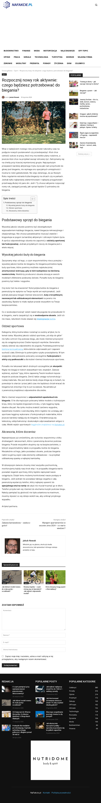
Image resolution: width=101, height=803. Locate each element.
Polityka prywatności (61, 792)
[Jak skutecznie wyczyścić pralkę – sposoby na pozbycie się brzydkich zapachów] (40, 725)
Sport (16, 71)
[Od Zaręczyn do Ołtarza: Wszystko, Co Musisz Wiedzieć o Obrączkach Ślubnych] (6, 714)
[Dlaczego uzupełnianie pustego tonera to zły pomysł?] (40, 714)
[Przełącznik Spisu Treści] (31, 199)
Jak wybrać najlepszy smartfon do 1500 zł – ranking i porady (54, 689)
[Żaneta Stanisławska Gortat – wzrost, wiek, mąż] (73, 145)
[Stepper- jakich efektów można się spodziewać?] (73, 116)
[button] (96, 5)
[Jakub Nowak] (3, 97)
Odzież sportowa (15, 208)
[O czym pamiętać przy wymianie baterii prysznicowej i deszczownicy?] (6, 689)
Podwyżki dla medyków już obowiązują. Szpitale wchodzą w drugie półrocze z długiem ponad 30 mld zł (22, 730)
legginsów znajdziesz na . (48, 424)
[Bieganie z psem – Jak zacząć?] (73, 93)
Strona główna (7, 71)
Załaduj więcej (83, 154)
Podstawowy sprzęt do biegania (18, 202)
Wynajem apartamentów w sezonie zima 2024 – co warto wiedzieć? (52, 526)
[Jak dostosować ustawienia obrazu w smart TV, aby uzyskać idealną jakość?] (40, 700)
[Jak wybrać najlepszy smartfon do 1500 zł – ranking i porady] (40, 689)
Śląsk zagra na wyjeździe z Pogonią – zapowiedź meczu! (89, 135)
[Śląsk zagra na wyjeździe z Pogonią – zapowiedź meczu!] (73, 135)
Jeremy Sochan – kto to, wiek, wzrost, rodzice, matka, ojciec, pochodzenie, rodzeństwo (89, 104)
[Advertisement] (50, 27)
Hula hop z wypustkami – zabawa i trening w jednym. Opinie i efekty (89, 125)
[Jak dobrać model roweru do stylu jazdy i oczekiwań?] (12, 577)
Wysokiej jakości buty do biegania (21, 205)
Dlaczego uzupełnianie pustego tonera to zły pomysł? (54, 714)
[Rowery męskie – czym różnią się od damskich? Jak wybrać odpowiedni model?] (34, 577)
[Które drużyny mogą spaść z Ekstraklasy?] (55, 577)
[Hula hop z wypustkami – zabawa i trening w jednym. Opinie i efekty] (73, 125)
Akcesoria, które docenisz (19, 211)
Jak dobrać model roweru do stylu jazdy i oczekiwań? (11, 589)
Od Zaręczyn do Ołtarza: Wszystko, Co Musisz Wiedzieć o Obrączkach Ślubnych (21, 715)
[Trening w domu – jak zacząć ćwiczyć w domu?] (73, 84)
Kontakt (46, 792)
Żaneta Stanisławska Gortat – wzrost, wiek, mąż (88, 145)
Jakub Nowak (14, 97)
